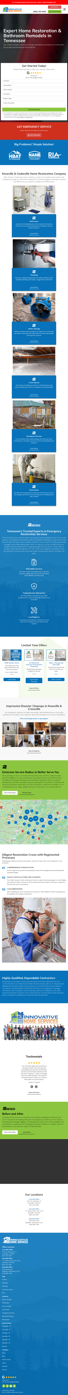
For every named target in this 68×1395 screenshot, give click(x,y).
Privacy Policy (29, 117)
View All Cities (26, 793)
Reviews (4, 1366)
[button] (31, 1086)
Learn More (12, 679)
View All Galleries (34, 751)
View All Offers (34, 688)
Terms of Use (20, 117)
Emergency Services (8, 1313)
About (4, 1353)
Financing (5, 1286)
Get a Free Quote (54, 12)
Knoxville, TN (6, 1336)
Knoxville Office (34, 1209)
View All (4, 1346)
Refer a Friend (56, 679)
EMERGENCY (54, 7)
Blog (3, 1356)
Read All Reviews (34, 1092)
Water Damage (6, 1299)
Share (12, 674)
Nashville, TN (6, 1343)
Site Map (12, 1390)
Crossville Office (34, 1199)
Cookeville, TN (6, 1326)
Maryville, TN (6, 1339)
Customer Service (7, 1289)
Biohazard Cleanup (7, 1316)
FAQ (3, 1293)
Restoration (5, 1319)
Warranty (5, 1283)
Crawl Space (5, 1309)
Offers (4, 1363)
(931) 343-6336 (35, 135)
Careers (4, 1369)
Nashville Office (34, 1219)
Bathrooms (5, 1303)
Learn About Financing (34, 680)
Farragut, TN (6, 1333)
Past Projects (6, 1359)
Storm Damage (6, 1306)
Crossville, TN (6, 1329)
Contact (4, 1279)
